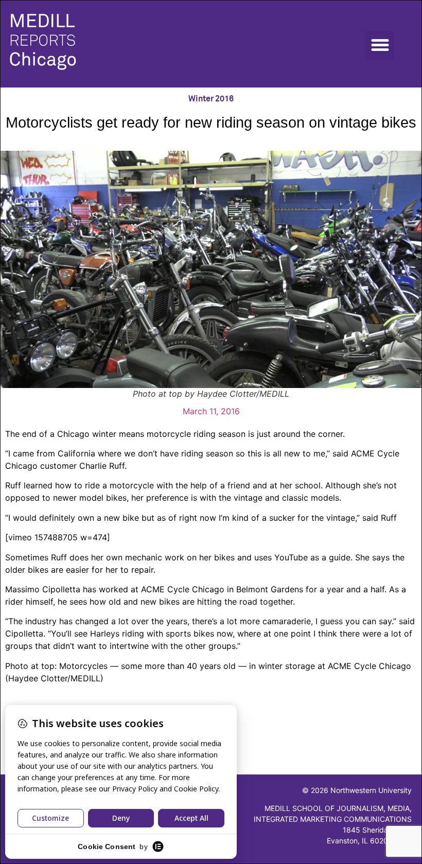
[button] (379, 45)
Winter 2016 (211, 99)
